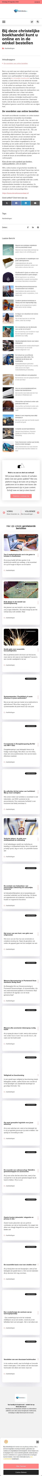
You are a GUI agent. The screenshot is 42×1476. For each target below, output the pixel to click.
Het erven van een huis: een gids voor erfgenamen (18, 934)
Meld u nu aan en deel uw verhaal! (21, 472)
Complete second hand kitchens (25, 429)
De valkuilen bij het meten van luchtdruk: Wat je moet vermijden (19, 792)
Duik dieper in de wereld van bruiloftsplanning (15, 602)
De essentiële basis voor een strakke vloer (20, 1265)
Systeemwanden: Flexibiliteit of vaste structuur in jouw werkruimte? (18, 697)
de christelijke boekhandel (20, 78)
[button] (37, 1442)
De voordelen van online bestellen (16, 63)
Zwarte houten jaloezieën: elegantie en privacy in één (18, 1218)
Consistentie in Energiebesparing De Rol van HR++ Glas (19, 744)
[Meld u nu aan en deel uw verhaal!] (21, 465)
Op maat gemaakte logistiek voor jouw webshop (18, 1123)
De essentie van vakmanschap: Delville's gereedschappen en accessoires (19, 1170)
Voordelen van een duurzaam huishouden (20, 1359)
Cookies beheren (21, 1472)
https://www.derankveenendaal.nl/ (15, 193)
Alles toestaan (21, 1466)
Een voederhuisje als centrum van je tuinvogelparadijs (18, 1312)
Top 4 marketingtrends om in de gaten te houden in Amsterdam (19, 555)
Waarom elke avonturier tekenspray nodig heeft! (20, 1028)
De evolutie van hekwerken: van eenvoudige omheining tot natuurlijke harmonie (18, 887)
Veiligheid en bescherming (14, 1075)
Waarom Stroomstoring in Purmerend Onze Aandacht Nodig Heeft (20, 981)
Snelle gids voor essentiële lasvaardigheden (14, 650)
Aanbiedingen (10, 48)
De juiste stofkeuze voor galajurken (26, 375)
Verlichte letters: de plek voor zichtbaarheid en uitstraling (15, 839)
